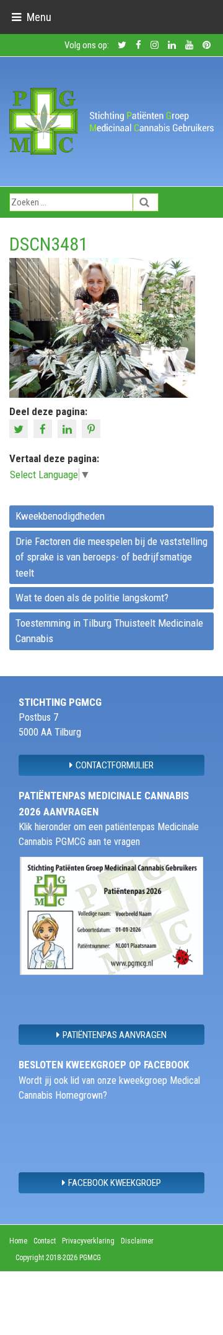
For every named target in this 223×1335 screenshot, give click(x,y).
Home (18, 1241)
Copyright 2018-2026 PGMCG (58, 1257)
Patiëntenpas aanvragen (115, 1035)
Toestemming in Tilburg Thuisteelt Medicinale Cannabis (109, 631)
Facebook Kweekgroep (114, 1182)
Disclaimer (137, 1241)
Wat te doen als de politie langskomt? (91, 597)
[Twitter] (20, 428)
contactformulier (115, 765)
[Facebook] (44, 428)
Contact (44, 1241)
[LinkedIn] (68, 428)
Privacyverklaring (88, 1241)
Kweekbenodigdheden (60, 516)
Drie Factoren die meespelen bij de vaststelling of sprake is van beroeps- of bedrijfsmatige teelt (111, 557)
